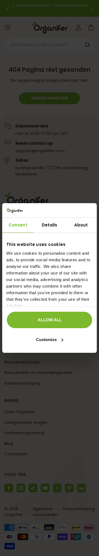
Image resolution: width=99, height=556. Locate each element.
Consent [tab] (18, 225)
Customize (46, 339)
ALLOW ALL (50, 319)
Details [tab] (49, 225)
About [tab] (81, 225)
